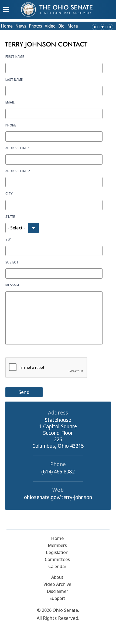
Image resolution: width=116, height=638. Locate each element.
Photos (35, 26)
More (72, 26)
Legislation (57, 552)
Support (57, 598)
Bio (61, 26)
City (9, 193)
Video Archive (57, 584)
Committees (57, 559)
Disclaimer (57, 591)
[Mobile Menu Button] (6, 10)
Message (12, 285)
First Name (14, 56)
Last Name (14, 79)
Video (50, 26)
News (20, 26)
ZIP (8, 239)
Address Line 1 (17, 148)
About (57, 577)
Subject (11, 262)
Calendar (57, 566)
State (10, 216)
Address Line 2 (17, 171)
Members (57, 545)
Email (10, 102)
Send (24, 392)
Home (7, 26)
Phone (10, 125)
